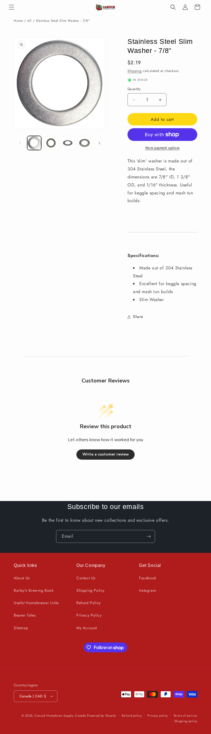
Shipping (134, 70)
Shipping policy (186, 721)
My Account (86, 628)
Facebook (147, 578)
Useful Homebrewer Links (36, 603)
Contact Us (86, 578)
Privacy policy (158, 715)
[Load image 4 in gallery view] (84, 143)
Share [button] (138, 316)
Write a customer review (105, 454)
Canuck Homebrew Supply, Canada (60, 715)
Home (18, 20)
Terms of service (185, 715)
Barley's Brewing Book (34, 590)
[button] (11, 7)
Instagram (147, 590)
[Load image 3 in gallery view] (68, 143)
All (29, 20)
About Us (22, 578)
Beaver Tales (25, 615)
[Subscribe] (149, 536)
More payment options (162, 147)
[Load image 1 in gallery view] (34, 143)
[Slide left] (20, 143)
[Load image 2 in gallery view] (51, 143)
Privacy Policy (88, 615)
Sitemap (21, 628)
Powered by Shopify (101, 715)
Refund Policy (88, 603)
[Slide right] (99, 143)
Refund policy (132, 715)
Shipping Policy (90, 590)
